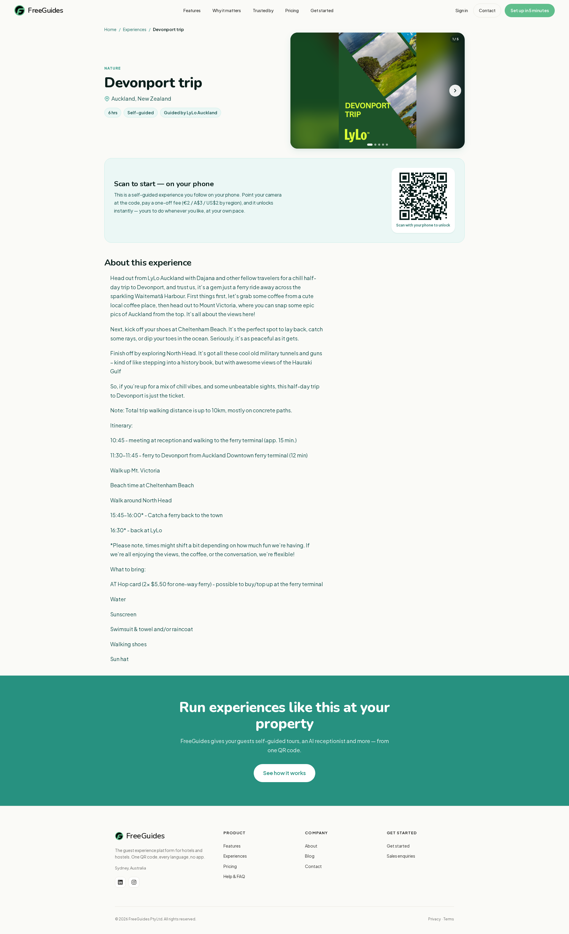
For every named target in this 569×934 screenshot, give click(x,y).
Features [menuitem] (192, 10)
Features (232, 845)
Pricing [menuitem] (292, 10)
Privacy (434, 919)
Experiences (134, 29)
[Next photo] (455, 91)
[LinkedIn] (120, 882)
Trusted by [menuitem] (263, 10)
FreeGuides (45, 10)
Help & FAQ (234, 876)
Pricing (230, 866)
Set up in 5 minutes (530, 10)
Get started (398, 845)
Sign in (461, 10)
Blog (309, 856)
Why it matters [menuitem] (226, 10)
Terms (448, 919)
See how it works (284, 772)
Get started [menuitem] (322, 10)
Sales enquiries (401, 856)
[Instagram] (134, 882)
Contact (487, 10)
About (311, 845)
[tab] (370, 145)
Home (110, 29)
